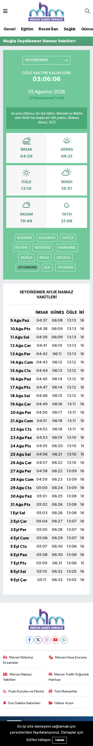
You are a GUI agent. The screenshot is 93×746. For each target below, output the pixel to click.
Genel (9, 29)
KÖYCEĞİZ (43, 247)
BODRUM (24, 238)
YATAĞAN (65, 267)
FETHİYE (21, 247)
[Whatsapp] (64, 640)
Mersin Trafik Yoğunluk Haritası (69, 677)
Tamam (59, 740)
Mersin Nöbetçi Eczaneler (18, 660)
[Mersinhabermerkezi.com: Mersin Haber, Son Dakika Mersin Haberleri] (46, 11)
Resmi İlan (48, 29)
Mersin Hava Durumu (71, 657)
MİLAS (44, 257)
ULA (47, 267)
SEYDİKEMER (27, 267)
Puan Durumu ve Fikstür (26, 691)
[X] (38, 640)
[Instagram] (47, 640)
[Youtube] (55, 640)
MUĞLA (26, 257)
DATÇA (68, 238)
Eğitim (27, 29)
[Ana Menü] (5, 12)
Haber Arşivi (64, 703)
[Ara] (87, 12)
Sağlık (69, 29)
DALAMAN (47, 238)
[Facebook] (29, 640)
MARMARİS (67, 247)
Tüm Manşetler (66, 691)
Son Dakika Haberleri (24, 703)
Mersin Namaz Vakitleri (17, 677)
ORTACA (63, 257)
